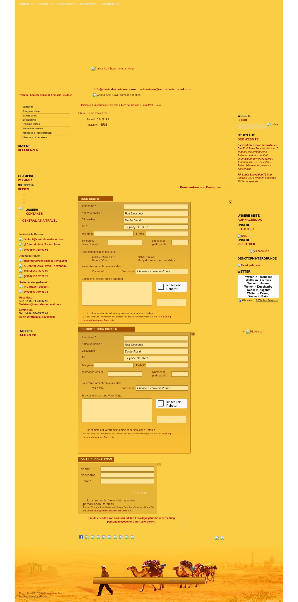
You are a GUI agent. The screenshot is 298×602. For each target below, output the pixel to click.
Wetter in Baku (258, 296)
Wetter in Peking (258, 293)
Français (56, 95)
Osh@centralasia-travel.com (37, 316)
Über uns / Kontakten (34, 137)
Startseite (85, 105)
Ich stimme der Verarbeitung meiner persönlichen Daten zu (121, 313)
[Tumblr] (127, 538)
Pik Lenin (113, 105)
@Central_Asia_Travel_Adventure (45, 266)
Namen (86, 468)
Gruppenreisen (31, 111)
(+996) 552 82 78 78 (36, 276)
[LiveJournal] (110, 538)
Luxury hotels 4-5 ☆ (104, 256)
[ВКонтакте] (87, 538)
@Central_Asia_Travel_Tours (42, 244)
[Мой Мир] (93, 538)
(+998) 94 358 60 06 (36, 249)
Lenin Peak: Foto (151, 105)
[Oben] (108, 580)
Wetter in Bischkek (258, 280)
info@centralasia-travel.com (115, 89)
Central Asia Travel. (54, 593)
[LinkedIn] (121, 538)
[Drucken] (148, 580)
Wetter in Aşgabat (258, 290)
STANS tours (29, 115)
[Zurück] (99, 580)
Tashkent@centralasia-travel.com (40, 304)
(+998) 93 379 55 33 (36, 291)
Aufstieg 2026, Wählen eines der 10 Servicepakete (257, 178)
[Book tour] (159, 580)
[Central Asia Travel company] (113, 68)
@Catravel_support (36, 286)
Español (45, 95)
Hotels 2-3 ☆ (99, 260)
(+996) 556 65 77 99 (36, 271)
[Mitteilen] (118, 580)
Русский (24, 95)
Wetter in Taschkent (258, 276)
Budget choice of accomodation (157, 260)
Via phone (128, 271)
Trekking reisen (31, 124)
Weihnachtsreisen (32, 128)
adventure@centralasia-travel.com (165, 89)
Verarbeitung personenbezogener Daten (107, 510)
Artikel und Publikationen (37, 133)
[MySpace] (132, 538)
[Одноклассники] (98, 538)
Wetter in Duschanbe (258, 286)
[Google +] (115, 538)
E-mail (85, 481)
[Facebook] (81, 538)
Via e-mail (98, 271)
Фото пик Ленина (130, 105)
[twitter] (104, 538)
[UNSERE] (245, 236)
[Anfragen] (138, 580)
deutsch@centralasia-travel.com (44, 239)
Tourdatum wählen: (93, 372)
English (34, 95)
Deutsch (67, 95)
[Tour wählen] (128, 580)
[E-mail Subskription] (228, 537)
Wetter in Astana (258, 283)
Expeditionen (99, 105)
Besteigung (29, 119)
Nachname (88, 475)
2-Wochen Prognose (267, 300)
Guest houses (146, 256)
